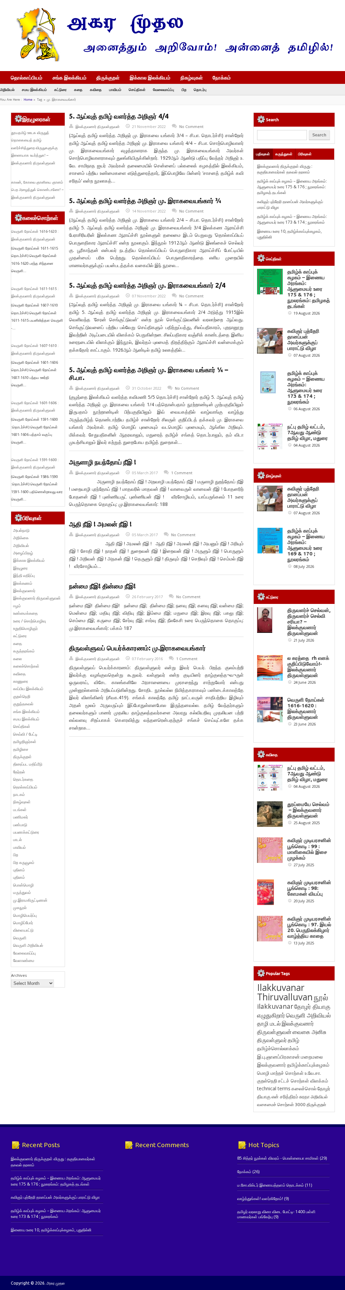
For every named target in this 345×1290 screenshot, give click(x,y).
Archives (19, 975)
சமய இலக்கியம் (34, 89)
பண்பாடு (20, 825)
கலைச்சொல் (303, 1088)
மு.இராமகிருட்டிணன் (30, 900)
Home (28, 99)
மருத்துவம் (22, 892)
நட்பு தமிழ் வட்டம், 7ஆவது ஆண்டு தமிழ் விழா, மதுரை (307, 432)
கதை (78, 89)
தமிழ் (293, 1040)
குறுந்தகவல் (23, 704)
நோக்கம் (222, 78)
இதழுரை (20, 568)
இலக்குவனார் (24, 590)
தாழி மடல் (269, 1023)
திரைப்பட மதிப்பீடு (27, 764)
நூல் (321, 997)
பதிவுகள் (263, 154)
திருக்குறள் (108, 77)
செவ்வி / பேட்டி (25, 734)
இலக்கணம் (22, 583)
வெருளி (19, 938)
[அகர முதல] (172, 59)
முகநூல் (20, 907)
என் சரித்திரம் (285, 1096)
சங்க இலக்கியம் (70, 77)
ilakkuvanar (275, 1006)
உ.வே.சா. (313, 1073)
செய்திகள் (137, 89)
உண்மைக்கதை (25, 613)
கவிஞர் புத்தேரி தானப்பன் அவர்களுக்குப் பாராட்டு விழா (303, 339)
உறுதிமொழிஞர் (25, 628)
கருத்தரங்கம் (24, 651)
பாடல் (17, 839)
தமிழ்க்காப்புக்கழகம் (308, 1065)
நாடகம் (19, 794)
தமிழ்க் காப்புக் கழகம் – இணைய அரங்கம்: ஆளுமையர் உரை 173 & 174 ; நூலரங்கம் (292, 219)
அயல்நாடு (21, 530)
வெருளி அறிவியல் (28, 945)
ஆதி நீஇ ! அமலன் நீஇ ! (100, 524)
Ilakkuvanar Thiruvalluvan (285, 992)
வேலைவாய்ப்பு (163, 89)
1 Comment (181, 472)
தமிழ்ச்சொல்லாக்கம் (278, 1048)
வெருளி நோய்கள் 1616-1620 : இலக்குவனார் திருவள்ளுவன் (305, 708)
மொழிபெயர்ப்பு (25, 915)
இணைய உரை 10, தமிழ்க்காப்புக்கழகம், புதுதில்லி (51, 1230)
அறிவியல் (7, 89)
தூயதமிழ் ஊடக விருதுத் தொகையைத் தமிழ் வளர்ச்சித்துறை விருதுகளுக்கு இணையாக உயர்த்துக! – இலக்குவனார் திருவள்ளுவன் (34, 148)
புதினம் (19, 870)
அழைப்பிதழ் (23, 553)
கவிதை (96, 89)
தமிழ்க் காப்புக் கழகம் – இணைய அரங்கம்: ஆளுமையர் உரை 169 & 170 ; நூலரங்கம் (306, 545)
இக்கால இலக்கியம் (150, 77)
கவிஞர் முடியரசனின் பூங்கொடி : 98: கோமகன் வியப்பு (309, 888)
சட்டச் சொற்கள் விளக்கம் (303, 1080)
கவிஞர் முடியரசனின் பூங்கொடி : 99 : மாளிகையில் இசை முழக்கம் (309, 848)
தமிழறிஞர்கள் (24, 741)
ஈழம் (17, 606)
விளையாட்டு (23, 930)
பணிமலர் (20, 817)
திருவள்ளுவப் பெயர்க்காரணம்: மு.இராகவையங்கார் (137, 648)
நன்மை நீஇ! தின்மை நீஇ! (102, 586)
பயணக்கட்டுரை (26, 832)
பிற (184, 89)
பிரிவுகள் (305, 154)
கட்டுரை (60, 89)
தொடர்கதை (23, 779)
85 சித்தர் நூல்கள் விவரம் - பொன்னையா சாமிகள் (278, 1158)
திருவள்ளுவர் (272, 1040)
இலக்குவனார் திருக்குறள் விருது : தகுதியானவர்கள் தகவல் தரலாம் (284, 169)
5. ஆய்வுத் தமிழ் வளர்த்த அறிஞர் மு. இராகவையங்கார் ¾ (145, 200)
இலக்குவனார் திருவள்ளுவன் (97, 126)
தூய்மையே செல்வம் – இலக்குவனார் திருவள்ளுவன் (308, 809)
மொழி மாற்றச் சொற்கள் (280, 1073)
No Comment (191, 126)
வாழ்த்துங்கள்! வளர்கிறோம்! (260, 1198)
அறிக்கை (21, 538)
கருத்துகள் (283, 154)
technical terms (273, 1088)
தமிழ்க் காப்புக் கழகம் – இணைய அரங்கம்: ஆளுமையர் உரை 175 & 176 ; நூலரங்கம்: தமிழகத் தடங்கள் (292, 187)
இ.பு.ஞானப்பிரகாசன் (278, 1056)
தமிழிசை (20, 749)
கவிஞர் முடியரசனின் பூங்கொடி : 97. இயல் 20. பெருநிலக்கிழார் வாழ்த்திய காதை (309, 927)
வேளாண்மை (23, 960)
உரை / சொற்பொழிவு (29, 621)
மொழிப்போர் (23, 923)
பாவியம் (115, 89)
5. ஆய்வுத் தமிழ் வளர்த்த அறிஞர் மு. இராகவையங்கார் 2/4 (147, 285)
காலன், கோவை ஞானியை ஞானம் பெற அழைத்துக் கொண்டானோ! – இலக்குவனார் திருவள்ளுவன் (37, 189)
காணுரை (20, 681)
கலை (17, 659)
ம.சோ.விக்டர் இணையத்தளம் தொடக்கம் (270, 1185)
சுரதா (304, 1097)
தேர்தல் (19, 772)
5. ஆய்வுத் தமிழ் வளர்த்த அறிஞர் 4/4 (118, 116)
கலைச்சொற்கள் (26, 666)
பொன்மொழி (23, 885)
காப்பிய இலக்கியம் (28, 688)
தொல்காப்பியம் (26, 77)
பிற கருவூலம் (23, 862)
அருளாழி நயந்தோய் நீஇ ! (102, 462)
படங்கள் (20, 809)
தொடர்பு (200, 89)
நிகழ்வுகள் (192, 77)
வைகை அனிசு (309, 1032)
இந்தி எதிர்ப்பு (24, 575)
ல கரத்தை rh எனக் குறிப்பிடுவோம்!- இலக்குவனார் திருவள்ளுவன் (308, 666)
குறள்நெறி (21, 696)
